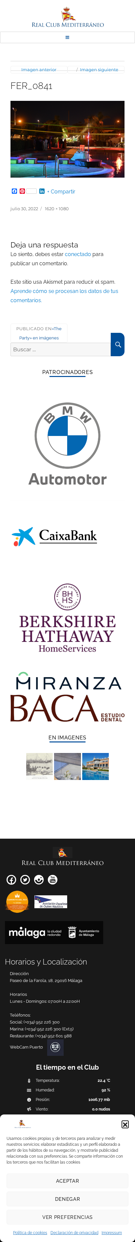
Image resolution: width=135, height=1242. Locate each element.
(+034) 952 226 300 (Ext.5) (49, 1028)
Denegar (67, 1199)
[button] (125, 1124)
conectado (78, 254)
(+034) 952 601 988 (53, 1035)
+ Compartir (61, 191)
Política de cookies (30, 1232)
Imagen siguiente (99, 69)
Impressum (112, 1232)
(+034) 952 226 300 (42, 1022)
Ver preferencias (67, 1217)
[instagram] (38, 882)
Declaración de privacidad (74, 1232)
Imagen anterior (38, 69)
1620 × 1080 (57, 208)
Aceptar (67, 1181)
